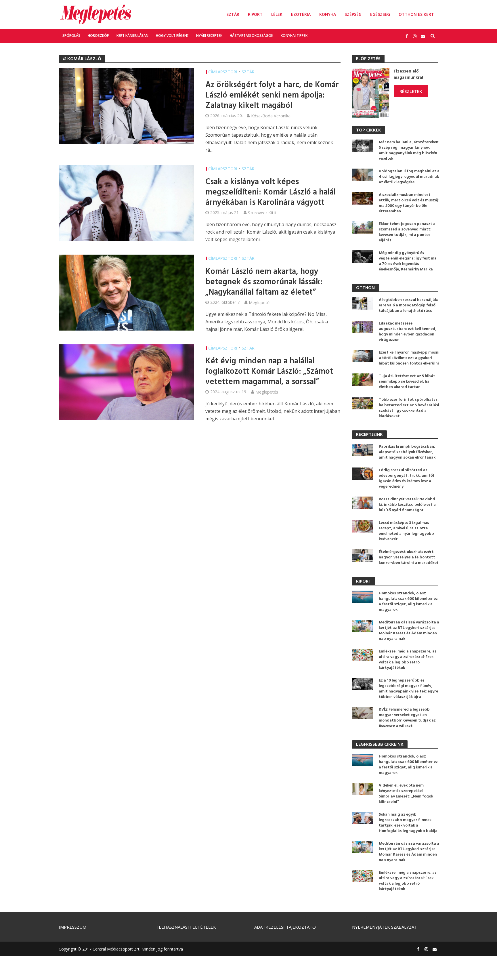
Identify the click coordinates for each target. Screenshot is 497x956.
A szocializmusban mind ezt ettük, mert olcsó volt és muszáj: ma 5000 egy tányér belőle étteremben (409, 203)
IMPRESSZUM (72, 927)
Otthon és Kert (416, 14)
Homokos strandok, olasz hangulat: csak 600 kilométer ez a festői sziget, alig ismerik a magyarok (408, 601)
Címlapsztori (222, 72)
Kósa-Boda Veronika (270, 116)
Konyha (327, 14)
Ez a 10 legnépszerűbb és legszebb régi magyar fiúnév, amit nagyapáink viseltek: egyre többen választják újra (408, 689)
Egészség (380, 14)
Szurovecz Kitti (262, 212)
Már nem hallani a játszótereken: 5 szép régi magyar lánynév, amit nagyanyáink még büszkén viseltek (409, 150)
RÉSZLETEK (410, 91)
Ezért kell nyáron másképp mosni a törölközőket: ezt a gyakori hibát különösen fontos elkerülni (409, 358)
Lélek (276, 14)
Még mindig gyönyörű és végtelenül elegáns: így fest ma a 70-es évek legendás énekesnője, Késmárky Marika (408, 261)
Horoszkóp (98, 35)
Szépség (353, 14)
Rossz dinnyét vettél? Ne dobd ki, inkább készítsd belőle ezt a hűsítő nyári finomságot (407, 505)
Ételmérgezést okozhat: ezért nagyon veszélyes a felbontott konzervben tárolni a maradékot (409, 557)
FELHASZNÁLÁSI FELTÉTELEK (186, 927)
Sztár (232, 14)
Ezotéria (301, 14)
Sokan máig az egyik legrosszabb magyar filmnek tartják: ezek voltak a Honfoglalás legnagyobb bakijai (409, 823)
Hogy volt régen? (172, 35)
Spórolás (71, 35)
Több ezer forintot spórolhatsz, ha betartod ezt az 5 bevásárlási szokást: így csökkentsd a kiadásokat (409, 408)
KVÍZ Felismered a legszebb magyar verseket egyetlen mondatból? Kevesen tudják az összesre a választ (407, 718)
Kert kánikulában (132, 35)
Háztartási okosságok (251, 35)
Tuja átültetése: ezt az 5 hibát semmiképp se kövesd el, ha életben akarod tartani (407, 381)
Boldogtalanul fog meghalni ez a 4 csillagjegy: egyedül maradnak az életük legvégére (409, 177)
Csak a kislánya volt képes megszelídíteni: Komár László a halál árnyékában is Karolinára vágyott (270, 192)
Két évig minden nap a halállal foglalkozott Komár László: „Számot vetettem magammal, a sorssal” (269, 371)
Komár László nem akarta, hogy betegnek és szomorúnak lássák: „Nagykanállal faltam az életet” (263, 282)
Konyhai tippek (294, 35)
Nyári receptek (209, 35)
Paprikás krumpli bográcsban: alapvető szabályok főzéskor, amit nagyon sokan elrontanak (407, 452)
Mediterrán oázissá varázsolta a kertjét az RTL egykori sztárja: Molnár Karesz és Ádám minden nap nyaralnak (409, 631)
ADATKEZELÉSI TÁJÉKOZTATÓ (285, 927)
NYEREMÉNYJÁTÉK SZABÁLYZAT (384, 927)
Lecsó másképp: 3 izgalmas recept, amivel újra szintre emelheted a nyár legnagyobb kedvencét (406, 531)
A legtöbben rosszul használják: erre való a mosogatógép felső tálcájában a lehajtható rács (408, 305)
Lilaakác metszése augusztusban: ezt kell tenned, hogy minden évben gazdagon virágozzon (407, 332)
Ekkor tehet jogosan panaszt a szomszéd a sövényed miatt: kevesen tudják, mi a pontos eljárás (407, 232)
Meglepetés (260, 302)
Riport (255, 14)
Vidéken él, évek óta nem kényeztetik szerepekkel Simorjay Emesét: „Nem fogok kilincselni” (406, 794)
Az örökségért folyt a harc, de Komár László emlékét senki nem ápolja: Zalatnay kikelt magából (272, 95)
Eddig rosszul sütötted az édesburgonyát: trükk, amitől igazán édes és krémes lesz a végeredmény (406, 478)
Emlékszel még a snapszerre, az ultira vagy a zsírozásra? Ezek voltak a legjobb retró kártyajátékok (408, 660)
